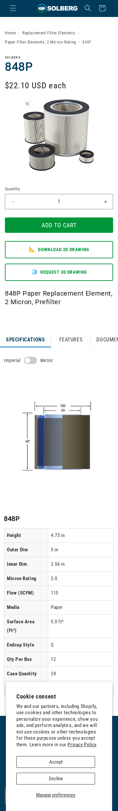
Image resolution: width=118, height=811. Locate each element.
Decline (56, 779)
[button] (13, 8)
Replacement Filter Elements (48, 32)
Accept (56, 762)
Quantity (12, 188)
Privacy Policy (82, 745)
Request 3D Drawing (59, 272)
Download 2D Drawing (59, 249)
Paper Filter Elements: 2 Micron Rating (40, 42)
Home (10, 32)
